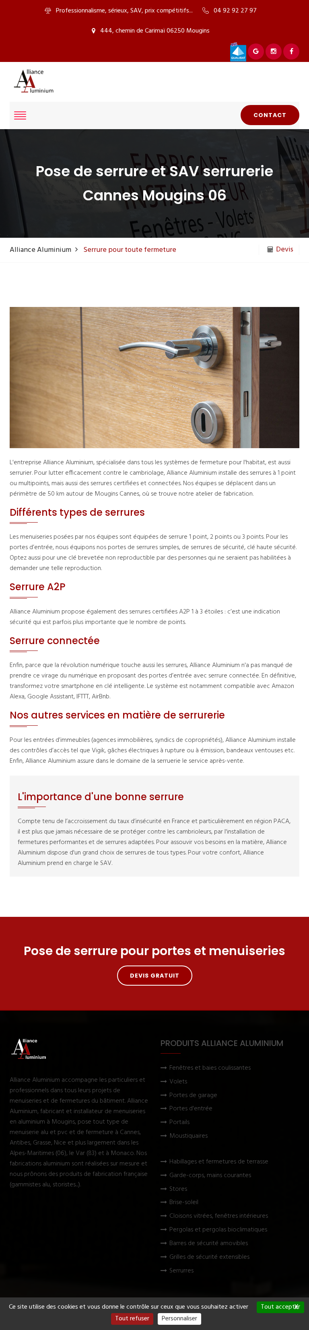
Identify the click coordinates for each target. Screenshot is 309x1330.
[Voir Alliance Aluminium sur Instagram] (274, 51)
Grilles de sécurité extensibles (209, 1257)
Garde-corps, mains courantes (210, 1175)
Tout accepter (280, 1307)
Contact (269, 115)
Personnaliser (179, 1319)
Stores (178, 1189)
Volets (178, 1082)
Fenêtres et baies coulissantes (210, 1068)
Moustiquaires (188, 1136)
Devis (284, 250)
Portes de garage (193, 1095)
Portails (179, 1122)
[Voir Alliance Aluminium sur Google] (256, 51)
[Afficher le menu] (20, 115)
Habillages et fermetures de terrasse (218, 1162)
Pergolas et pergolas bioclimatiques (218, 1230)
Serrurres (181, 1271)
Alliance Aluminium (40, 250)
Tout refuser (132, 1319)
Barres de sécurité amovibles (208, 1243)
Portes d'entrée (190, 1109)
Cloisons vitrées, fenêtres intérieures (218, 1216)
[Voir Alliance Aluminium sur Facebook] (291, 51)
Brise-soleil (183, 1202)
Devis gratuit (154, 976)
